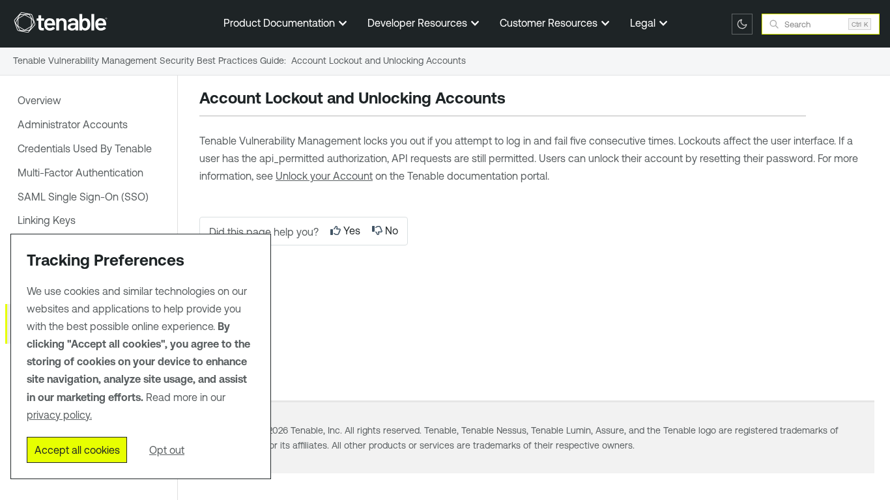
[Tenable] (60, 22)
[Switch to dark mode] (742, 24)
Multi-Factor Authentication (80, 172)
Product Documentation (280, 23)
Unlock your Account (324, 176)
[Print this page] (516, 99)
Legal (644, 23)
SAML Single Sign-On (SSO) (83, 196)
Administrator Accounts (73, 124)
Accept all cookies (77, 450)
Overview (39, 100)
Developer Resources (418, 23)
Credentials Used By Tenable (85, 148)
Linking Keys (47, 220)
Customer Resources (550, 23)
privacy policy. (59, 415)
